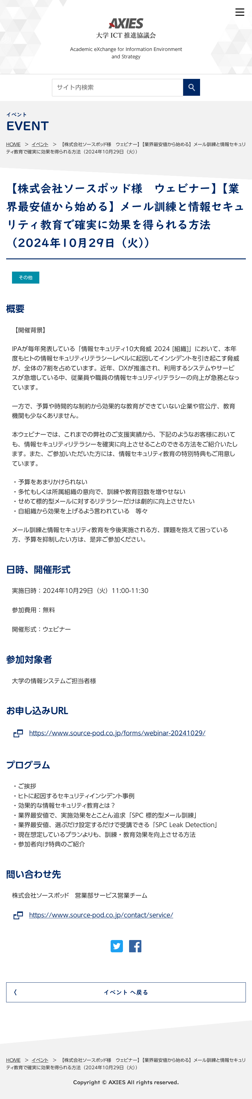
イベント (40, 144)
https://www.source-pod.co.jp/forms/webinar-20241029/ (117, 733)
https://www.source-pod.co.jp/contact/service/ (101, 915)
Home (13, 144)
